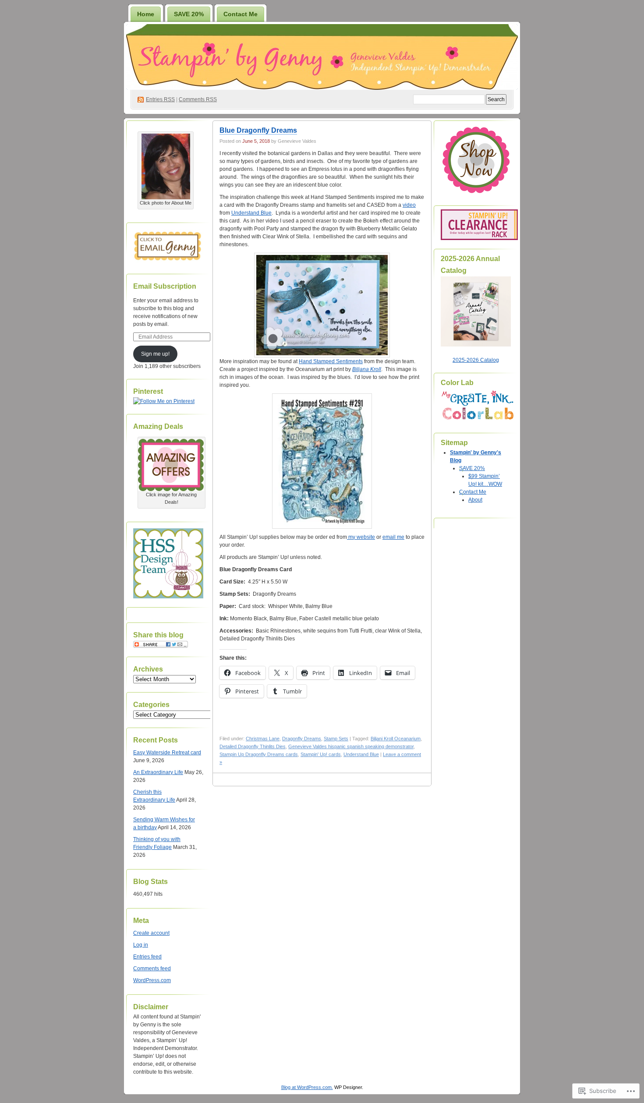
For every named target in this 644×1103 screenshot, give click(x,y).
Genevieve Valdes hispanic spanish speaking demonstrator (351, 746)
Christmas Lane (263, 738)
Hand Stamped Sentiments (331, 361)
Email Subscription (164, 286)
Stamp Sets (336, 738)
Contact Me (240, 14)
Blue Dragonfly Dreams (258, 130)
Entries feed (147, 957)
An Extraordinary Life (158, 772)
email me (393, 537)
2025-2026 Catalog (476, 360)
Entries (160, 99)
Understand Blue (251, 213)
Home (145, 14)
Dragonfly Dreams (301, 738)
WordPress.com (152, 980)
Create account (151, 933)
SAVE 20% (189, 14)
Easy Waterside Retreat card (167, 752)
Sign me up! (155, 354)
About (475, 500)
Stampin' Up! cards (321, 754)
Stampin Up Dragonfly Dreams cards (258, 754)
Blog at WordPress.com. (307, 1087)
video (409, 205)
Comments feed (152, 968)
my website (361, 537)
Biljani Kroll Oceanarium (396, 738)
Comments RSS (198, 99)
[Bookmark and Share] (160, 646)
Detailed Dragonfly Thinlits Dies (252, 746)
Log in (140, 945)
